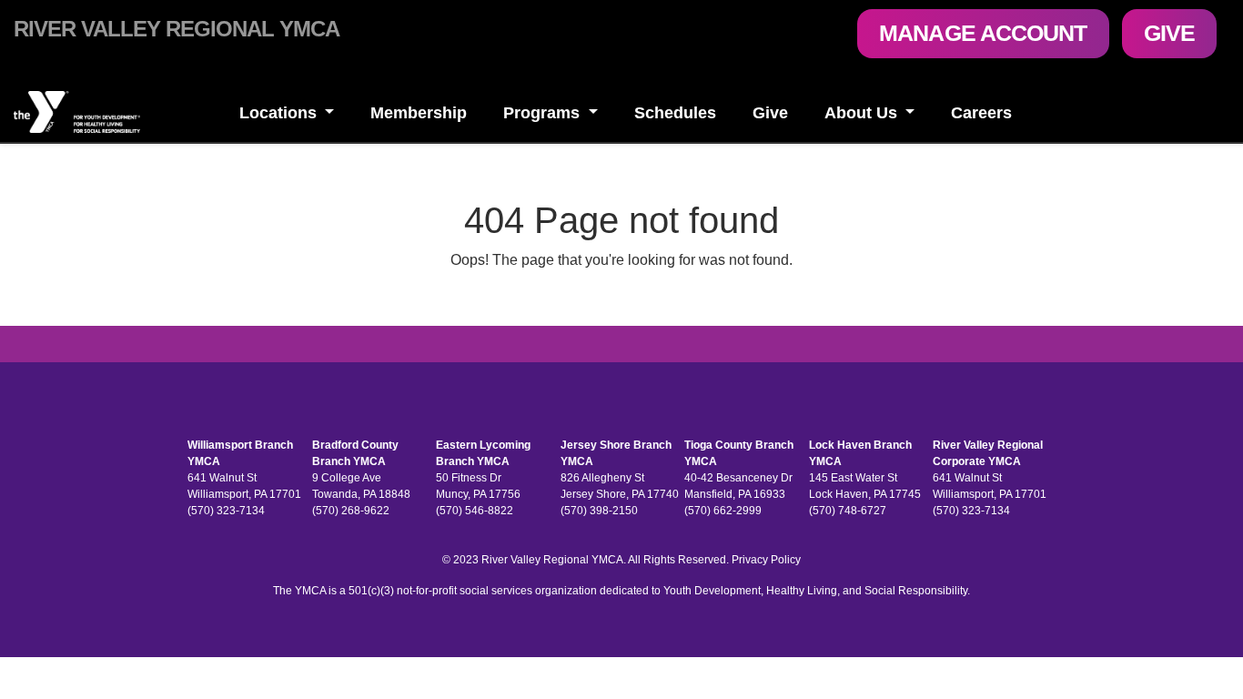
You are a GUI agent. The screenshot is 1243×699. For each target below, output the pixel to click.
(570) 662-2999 (723, 510)
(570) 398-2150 (599, 510)
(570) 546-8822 (474, 510)
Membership (418, 113)
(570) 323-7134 (226, 510)
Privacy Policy (766, 559)
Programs (543, 113)
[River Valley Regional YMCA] (104, 112)
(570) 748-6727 (847, 510)
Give (1169, 33)
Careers (981, 113)
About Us (863, 113)
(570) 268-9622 (350, 510)
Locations (280, 113)
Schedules (675, 113)
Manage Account (982, 33)
